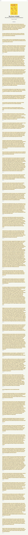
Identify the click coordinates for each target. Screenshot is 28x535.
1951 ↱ (3, 276)
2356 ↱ (3, 356)
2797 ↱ (3, 415)
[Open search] (27, 0)
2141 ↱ (3, 322)
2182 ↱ (3, 331)
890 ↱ (3, 120)
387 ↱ (3, 53)
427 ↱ (3, 86)
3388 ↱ (3, 470)
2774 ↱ (3, 390)
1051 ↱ (3, 155)
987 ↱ (3, 129)
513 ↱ (3, 92)
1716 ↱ (3, 214)
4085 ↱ (3, 525)
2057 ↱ (3, 284)
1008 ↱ (3, 149)
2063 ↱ (3, 305)
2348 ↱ (3, 350)
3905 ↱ (3, 500)
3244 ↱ (3, 445)
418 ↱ (3, 75)
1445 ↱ (3, 180)
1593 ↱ (3, 190)
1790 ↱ (3, 238)
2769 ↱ (3, 386)
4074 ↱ (3, 516)
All (0, 0)
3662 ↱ (3, 491)
